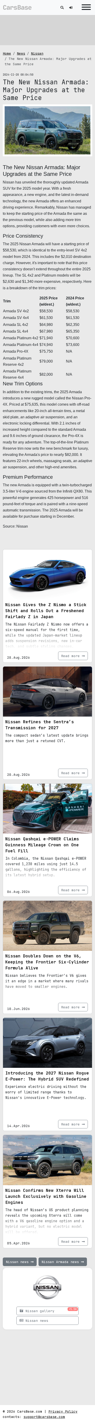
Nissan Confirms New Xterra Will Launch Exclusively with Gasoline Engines (45, 1196)
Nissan (37, 53)
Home (7, 53)
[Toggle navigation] (85, 7)
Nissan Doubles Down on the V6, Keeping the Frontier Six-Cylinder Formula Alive (47, 962)
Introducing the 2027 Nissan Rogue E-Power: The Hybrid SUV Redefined (47, 1076)
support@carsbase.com (44, 1416)
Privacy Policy (62, 1411)
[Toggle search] (62, 7)
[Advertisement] (47, 29)
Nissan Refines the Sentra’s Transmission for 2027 (39, 724)
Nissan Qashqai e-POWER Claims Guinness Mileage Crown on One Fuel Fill (42, 844)
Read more (71, 656)
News (21, 53)
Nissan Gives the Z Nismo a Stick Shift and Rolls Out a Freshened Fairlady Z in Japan (45, 610)
